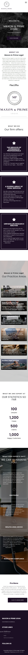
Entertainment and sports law (13, 329)
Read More (14, 85)
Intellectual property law (11, 316)
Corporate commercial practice (13, 287)
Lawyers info (7, 633)
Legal (5, 635)
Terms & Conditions (8, 637)
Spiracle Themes (19, 652)
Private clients (7, 346)
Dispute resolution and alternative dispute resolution (13, 303)
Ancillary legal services (10, 360)
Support (6, 631)
